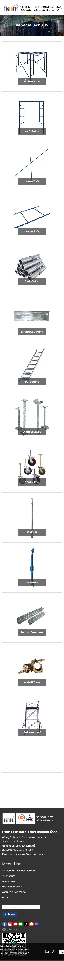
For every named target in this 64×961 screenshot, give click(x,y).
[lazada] (36, 924)
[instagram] (10, 924)
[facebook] (4, 924)
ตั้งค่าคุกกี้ (49, 952)
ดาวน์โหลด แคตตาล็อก (14, 892)
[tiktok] (26, 924)
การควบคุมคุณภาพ (12, 887)
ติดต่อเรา (7, 897)
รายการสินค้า (8, 876)
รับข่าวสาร (10, 914)
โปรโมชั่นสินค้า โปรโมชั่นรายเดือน (18, 871)
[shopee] (31, 924)
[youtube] (15, 924)
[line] (20, 924)
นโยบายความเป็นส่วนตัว (14, 952)
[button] (60, 7)
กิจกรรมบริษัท (9, 881)
